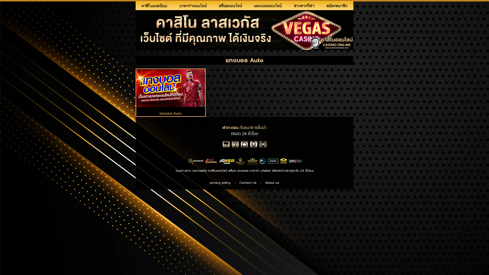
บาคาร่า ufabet (260, 170)
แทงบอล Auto (170, 113)
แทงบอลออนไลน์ (268, 5)
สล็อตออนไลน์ (230, 5)
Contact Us (247, 182)
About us (272, 182)
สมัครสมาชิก (336, 5)
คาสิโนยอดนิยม (154, 5)
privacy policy (220, 182)
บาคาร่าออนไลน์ (193, 5)
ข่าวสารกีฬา (304, 5)
